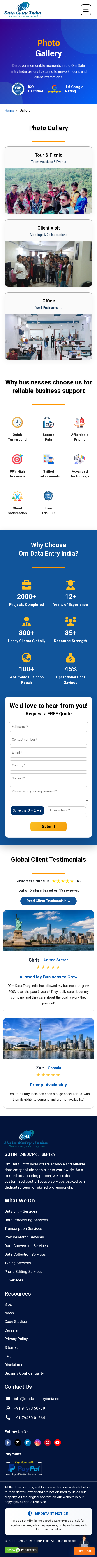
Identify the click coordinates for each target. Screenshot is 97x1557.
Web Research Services (24, 1237)
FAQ (8, 1356)
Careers (11, 1330)
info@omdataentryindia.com (38, 1398)
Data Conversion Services (26, 1245)
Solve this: (27, 810)
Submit (48, 826)
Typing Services (18, 1263)
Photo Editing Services (24, 1271)
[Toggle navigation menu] (86, 9)
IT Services (14, 1280)
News (9, 1313)
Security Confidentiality (24, 1373)
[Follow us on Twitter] (17, 1442)
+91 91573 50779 (29, 1408)
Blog (8, 1304)
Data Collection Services (25, 1254)
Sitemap (11, 1347)
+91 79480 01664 (29, 1417)
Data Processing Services (26, 1220)
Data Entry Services (21, 1211)
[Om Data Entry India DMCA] (21, 1552)
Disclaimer (14, 1364)
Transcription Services (23, 1228)
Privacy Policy (16, 1339)
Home (9, 110)
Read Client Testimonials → (49, 901)
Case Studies (16, 1321)
